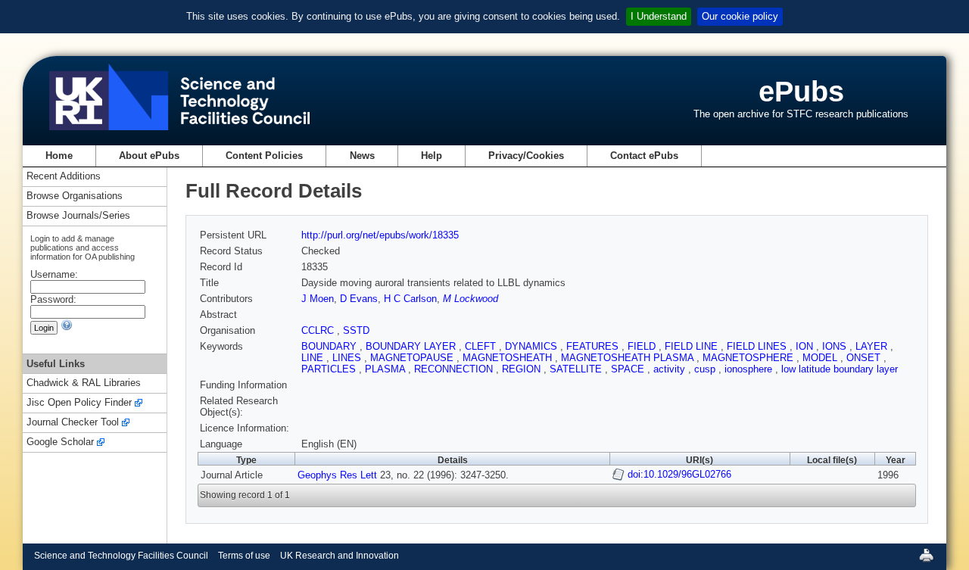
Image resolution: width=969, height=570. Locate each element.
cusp (706, 369)
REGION (523, 369)
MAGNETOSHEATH (509, 357)
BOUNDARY (330, 346)
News (362, 155)
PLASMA (386, 369)
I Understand (659, 16)
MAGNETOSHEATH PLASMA (628, 357)
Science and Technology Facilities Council (121, 555)
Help (431, 155)
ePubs (801, 91)
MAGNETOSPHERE (749, 357)
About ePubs (149, 155)
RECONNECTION (455, 369)
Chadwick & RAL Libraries (83, 383)
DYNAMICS (532, 346)
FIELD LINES (758, 346)
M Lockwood (470, 298)
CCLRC (319, 330)
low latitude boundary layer (839, 369)
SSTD (356, 330)
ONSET (864, 357)
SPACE (629, 369)
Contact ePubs (644, 155)
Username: (54, 274)
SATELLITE (577, 369)
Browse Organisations (74, 196)
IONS (835, 346)
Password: (53, 299)
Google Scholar (60, 442)
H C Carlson (410, 298)
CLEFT (482, 346)
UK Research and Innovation (339, 555)
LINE (313, 357)
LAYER (872, 346)
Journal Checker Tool (72, 422)
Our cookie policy (740, 16)
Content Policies (264, 155)
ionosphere (749, 369)
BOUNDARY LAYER (412, 346)
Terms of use (244, 555)
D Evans (359, 298)
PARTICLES (330, 369)
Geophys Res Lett (337, 475)
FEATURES (594, 346)
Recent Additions (63, 176)
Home (59, 155)
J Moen (317, 298)
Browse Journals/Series (78, 216)
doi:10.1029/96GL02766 (679, 474)
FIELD (643, 346)
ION (806, 346)
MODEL (821, 357)
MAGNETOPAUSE (413, 357)
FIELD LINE (693, 346)
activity (670, 369)
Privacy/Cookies (526, 155)
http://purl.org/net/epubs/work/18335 (380, 235)
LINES (348, 357)
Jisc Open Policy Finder (79, 403)
